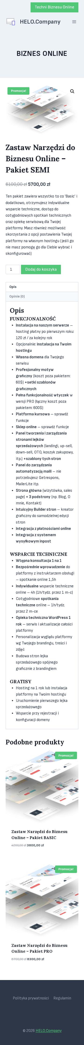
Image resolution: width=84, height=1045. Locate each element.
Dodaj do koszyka (41, 269)
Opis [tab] (13, 287)
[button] (72, 91)
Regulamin (62, 998)
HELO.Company (49, 1030)
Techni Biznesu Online (54, 7)
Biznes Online (42, 53)
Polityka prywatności (31, 998)
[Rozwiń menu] (74, 21)
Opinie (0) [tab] (17, 296)
